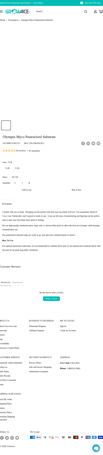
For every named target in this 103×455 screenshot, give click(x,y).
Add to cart (26, 190)
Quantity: (7, 183)
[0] (100, 11)
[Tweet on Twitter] (93, 143)
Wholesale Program (37, 326)
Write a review (51, 298)
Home (2, 20)
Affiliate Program (36, 330)
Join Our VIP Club (93, 3)
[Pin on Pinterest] (88, 143)
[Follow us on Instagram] (12, 438)
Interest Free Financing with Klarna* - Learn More (21, 3)
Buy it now (76, 190)
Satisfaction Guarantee (38, 371)
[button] (9, 150)
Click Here (75, 363)
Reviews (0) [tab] (5, 282)
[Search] (85, 11)
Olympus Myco (11, 143)
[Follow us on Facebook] (2, 438)
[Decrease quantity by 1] (15, 183)
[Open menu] (1, 11)
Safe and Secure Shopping (40, 367)
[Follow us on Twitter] (7, 438)
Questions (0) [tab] (17, 282)
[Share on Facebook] (83, 143)
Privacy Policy (35, 363)
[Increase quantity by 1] (29, 183)
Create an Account (68, 330)
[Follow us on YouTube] (17, 438)
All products (13, 20)
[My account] (95, 11)
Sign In (63, 326)
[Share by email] (98, 143)
